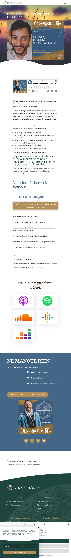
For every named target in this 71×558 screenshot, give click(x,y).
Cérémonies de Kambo (44, 512)
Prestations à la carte (44, 502)
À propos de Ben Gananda (14, 502)
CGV (38, 522)
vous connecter (18, 465)
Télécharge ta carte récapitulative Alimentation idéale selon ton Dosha (35, 206)
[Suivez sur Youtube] (44, 441)
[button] (68, 525)
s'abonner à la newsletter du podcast (27, 394)
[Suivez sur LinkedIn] (26, 441)
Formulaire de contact (13, 505)
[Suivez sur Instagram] (38, 441)
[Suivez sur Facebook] (32, 441)
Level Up (40, 508)
